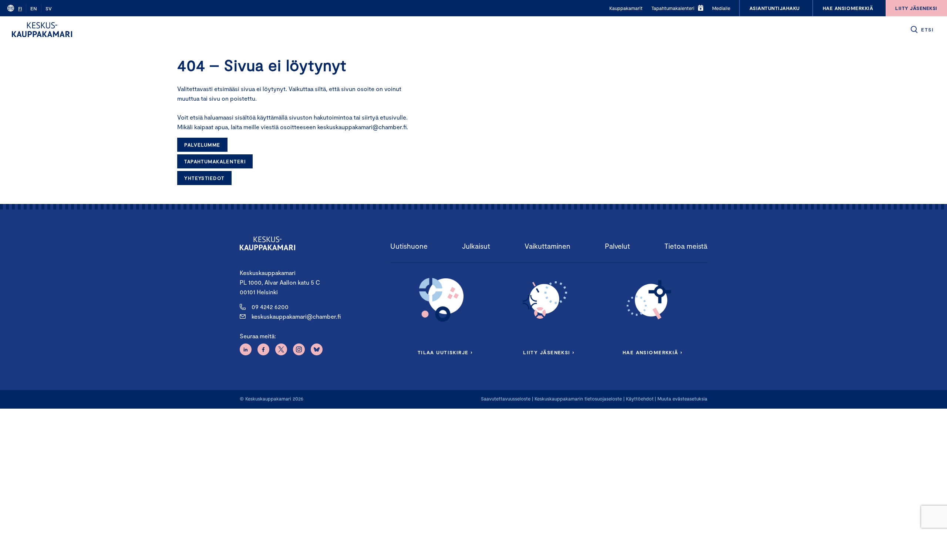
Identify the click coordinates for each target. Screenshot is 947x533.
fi (20, 8)
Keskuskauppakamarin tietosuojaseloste (577, 399)
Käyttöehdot (640, 399)
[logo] (42, 29)
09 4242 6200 (270, 306)
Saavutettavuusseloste (505, 399)
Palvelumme (202, 145)
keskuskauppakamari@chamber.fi (296, 316)
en (33, 8)
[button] (922, 29)
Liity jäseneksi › (548, 352)
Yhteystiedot (204, 178)
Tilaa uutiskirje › (445, 352)
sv (49, 8)
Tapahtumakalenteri (215, 161)
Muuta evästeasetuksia (682, 399)
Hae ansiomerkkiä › (653, 352)
